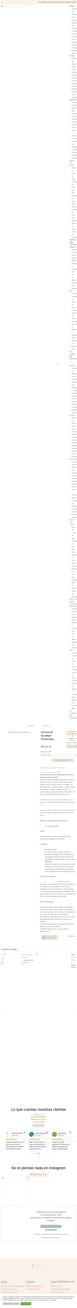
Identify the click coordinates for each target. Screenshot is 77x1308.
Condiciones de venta (9, 1292)
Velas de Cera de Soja (74, 173)
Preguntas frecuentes (9, 1289)
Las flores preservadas (48, 882)
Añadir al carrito (62, 760)
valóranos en (37, 1125)
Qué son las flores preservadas (12, 1286)
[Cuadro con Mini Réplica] (52, 1024)
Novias (72, 56)
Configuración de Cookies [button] (11, 1303)
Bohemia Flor (56, 1286)
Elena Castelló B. (17, 1133)
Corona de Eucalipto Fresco (51, 805)
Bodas (72, 6)
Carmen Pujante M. (41, 1133)
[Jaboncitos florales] (12, 961)
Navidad (47, 767)
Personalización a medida (60, 1289)
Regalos (73, 247)
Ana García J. (62, 1133)
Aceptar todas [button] (26, 1303)
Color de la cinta (45, 752)
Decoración (52, 767)
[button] (70, 363)
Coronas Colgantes (60, 767)
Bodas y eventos (57, 1292)
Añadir (28, 960)
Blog (73, 349)
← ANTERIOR (29, 726)
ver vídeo (69, 839)
